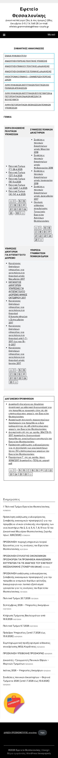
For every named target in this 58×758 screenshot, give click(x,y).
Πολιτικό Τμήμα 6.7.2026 (16, 625)
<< (11, 201)
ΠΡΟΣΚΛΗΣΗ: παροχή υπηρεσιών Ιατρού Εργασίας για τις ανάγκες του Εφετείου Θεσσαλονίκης (25, 545)
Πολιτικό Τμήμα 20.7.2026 (16, 598)
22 (15, 209)
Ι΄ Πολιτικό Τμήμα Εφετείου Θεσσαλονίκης (26, 506)
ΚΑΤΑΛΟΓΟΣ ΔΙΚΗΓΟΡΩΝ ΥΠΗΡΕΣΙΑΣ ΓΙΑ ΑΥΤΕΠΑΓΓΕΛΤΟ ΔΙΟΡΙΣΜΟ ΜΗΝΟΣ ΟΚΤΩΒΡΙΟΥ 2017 (18, 290)
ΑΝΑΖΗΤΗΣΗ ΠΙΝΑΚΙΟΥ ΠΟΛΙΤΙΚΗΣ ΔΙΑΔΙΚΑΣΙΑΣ (27, 66)
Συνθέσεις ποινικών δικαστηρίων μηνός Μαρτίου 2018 (42, 146)
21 (11, 209)
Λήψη (42, 733)
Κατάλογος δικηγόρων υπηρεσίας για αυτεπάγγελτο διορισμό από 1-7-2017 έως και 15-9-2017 (18, 335)
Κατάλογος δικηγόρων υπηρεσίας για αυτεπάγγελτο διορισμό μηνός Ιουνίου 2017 (17, 355)
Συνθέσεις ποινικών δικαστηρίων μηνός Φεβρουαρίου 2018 (43, 161)
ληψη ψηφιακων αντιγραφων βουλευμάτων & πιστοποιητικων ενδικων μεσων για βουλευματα (28, 96)
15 (20, 201)
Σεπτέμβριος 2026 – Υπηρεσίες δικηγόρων (26, 605)
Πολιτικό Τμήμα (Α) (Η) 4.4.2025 (17, 193)
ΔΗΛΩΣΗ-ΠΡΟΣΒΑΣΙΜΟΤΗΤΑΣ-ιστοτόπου (20, 733)
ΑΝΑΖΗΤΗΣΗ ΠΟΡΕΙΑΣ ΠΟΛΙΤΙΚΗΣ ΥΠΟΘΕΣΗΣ (26, 61)
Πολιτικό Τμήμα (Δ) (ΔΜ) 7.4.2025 (18, 186)
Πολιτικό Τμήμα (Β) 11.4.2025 (17, 180)
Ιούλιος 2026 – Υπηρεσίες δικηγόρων (23, 670)
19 (19, 205)
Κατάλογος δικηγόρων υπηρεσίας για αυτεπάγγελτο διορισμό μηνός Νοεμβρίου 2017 (17, 271)
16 (24, 201)
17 (11, 205)
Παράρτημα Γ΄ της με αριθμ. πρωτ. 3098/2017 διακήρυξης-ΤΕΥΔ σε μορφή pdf (29, 460)
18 (15, 205)
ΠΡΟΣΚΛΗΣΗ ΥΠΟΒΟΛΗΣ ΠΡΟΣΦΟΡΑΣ (23, 653)
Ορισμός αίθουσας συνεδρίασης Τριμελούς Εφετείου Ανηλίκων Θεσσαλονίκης (41, 211)
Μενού (51, 34)
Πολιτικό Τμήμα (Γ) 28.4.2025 (17, 168)
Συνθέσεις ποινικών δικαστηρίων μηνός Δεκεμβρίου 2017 (43, 193)
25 (11, 213)
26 (25, 474)
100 (17, 213)
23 (20, 209)
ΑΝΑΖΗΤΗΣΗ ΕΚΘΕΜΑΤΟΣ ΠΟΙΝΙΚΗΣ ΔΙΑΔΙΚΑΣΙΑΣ (28, 71)
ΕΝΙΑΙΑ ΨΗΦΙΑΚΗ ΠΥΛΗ (15, 55)
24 (24, 209)
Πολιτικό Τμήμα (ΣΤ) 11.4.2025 (17, 174)
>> (23, 213)
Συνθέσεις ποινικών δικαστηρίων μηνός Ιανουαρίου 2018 (43, 177)
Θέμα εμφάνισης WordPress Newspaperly (29, 753)
